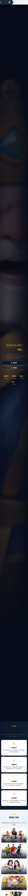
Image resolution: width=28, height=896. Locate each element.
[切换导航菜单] (9, 2)
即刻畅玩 (15, 362)
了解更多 (15, 367)
